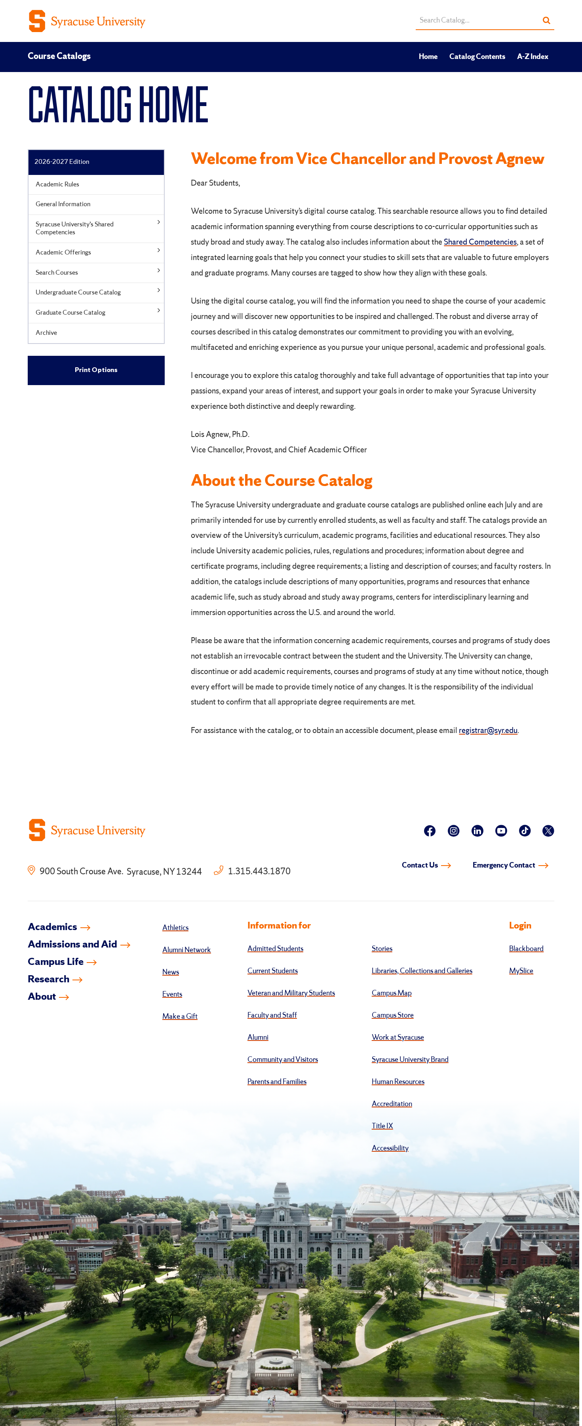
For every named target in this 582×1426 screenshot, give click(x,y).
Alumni (257, 1037)
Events (172, 994)
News (170, 972)
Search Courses (57, 273)
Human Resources (398, 1082)
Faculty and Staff (272, 1015)
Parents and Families (276, 1082)
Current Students (272, 971)
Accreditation (392, 1104)
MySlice (521, 971)
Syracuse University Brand (410, 1060)
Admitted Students (275, 949)
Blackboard (526, 949)
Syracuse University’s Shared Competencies (75, 228)
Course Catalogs (59, 56)
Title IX (382, 1126)
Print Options (96, 370)
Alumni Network (186, 950)
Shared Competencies (480, 242)
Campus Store (393, 1015)
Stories (382, 949)
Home (428, 57)
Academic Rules (57, 184)
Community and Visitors (282, 1060)
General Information (63, 204)
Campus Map (392, 993)
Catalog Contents (477, 57)
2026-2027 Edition (61, 162)
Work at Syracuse (398, 1037)
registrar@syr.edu (488, 731)
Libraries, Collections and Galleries (422, 971)
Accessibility (390, 1148)
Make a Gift (180, 1017)
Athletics (175, 928)
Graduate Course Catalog (70, 313)
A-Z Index (532, 57)
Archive (46, 333)
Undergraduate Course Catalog (78, 293)
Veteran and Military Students (291, 993)
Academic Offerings (63, 253)
